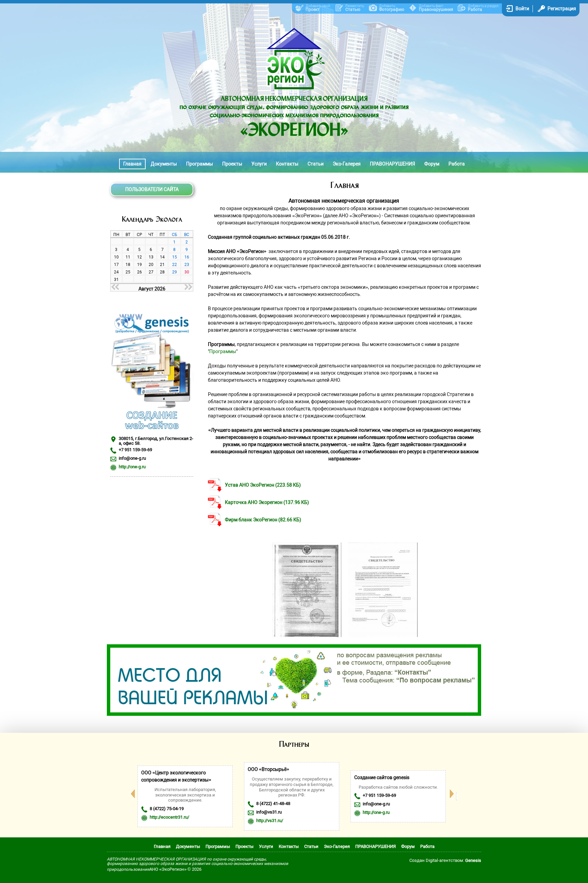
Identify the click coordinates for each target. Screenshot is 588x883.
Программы (199, 164)
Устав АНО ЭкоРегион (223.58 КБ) (263, 485)
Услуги (259, 164)
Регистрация (562, 8)
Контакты (287, 164)
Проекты (232, 164)
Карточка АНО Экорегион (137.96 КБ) (267, 502)
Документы (164, 164)
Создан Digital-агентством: (445, 860)
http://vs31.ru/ (269, 820)
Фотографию (391, 9)
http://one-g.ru (132, 466)
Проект (313, 9)
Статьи (316, 164)
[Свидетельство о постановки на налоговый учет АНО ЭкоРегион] (383, 635)
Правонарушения (436, 9)
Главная (132, 164)
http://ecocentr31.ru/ (169, 817)
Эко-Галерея (347, 164)
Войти (522, 8)
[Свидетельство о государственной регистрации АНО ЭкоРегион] (306, 635)
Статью (352, 9)
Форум (431, 164)
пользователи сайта (152, 189)
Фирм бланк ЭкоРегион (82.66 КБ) (263, 519)
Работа (475, 9)
